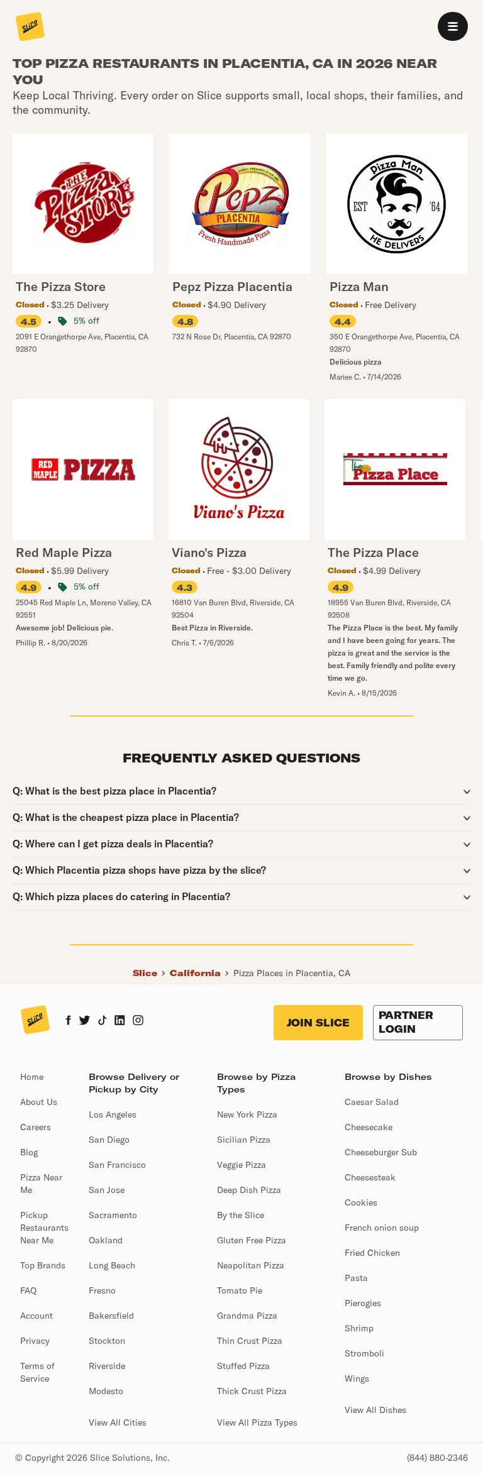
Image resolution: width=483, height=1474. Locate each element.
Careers (35, 1127)
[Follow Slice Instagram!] (138, 1021)
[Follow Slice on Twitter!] (85, 1021)
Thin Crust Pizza (249, 1340)
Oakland (106, 1240)
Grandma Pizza (247, 1315)
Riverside (107, 1366)
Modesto (106, 1391)
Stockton (107, 1340)
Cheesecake (368, 1127)
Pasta (356, 1278)
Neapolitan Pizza (250, 1265)
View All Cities (118, 1422)
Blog (29, 1152)
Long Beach (112, 1265)
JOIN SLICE (318, 1022)
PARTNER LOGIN (406, 1022)
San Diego (109, 1139)
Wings (357, 1378)
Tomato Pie (239, 1290)
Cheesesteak (370, 1177)
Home (31, 1076)
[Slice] (30, 27)
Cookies (361, 1202)
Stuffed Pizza (243, 1366)
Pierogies (363, 1303)
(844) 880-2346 (437, 1457)
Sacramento (113, 1215)
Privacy (35, 1340)
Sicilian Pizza (243, 1139)
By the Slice (240, 1215)
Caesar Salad (372, 1102)
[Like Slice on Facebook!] (68, 1021)
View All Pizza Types (257, 1422)
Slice (145, 973)
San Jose (107, 1190)
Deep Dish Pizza (249, 1190)
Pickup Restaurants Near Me (44, 1227)
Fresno (102, 1290)
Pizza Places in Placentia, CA (291, 973)
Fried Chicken (372, 1252)
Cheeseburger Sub (381, 1152)
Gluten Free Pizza (251, 1240)
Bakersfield (111, 1315)
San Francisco (117, 1164)
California (195, 973)
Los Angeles (112, 1114)
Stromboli (364, 1353)
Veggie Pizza (241, 1164)
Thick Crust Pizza (252, 1391)
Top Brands (42, 1265)
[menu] (453, 26)
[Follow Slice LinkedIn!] (119, 1021)
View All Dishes (375, 1410)
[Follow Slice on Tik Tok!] (102, 1021)
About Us (38, 1102)
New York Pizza (247, 1114)
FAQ (28, 1290)
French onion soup (382, 1227)
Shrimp (359, 1328)
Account (36, 1315)
